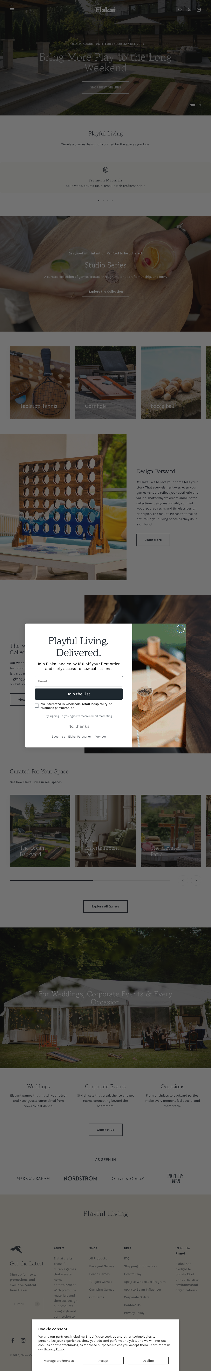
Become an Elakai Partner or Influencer (79, 736)
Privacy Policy (54, 1349)
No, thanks (78, 726)
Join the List (78, 694)
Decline (148, 1361)
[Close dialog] (180, 628)
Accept (103, 1361)
